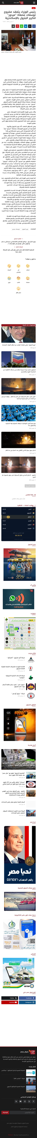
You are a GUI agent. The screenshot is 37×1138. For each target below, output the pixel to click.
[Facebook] (33, 1101)
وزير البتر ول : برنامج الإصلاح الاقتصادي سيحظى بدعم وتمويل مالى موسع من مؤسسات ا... (18, 243)
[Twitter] (29, 1101)
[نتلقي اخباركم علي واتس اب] (18, 599)
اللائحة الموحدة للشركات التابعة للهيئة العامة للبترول (13, 668)
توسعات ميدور (16, 229)
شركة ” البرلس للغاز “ (19, 1079)
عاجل (34, 8)
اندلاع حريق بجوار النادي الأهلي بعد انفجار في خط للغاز (21, 450)
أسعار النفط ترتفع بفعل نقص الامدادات (13, 802)
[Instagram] (25, 1101)
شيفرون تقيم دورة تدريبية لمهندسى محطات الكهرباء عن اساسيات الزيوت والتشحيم (19, 371)
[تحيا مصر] (20, 855)
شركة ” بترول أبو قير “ (18, 693)
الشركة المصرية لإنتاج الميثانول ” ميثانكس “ (13, 1071)
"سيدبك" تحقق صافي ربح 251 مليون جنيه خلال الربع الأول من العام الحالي (14, 783)
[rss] (16, 1101)
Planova (10, 1135)
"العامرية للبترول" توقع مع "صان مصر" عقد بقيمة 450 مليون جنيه (13, 774)
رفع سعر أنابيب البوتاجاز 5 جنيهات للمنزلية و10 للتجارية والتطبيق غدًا (21, 424)
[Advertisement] (18, 65)
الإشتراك (5, 1112)
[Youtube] (20, 1101)
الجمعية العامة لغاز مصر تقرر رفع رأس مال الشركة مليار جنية (18, 251)
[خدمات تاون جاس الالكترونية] (19, 934)
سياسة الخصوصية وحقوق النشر (19, 1127)
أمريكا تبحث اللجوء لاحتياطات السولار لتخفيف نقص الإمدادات (14, 812)
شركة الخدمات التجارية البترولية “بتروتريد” (15, 676)
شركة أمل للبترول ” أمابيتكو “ (16, 658)
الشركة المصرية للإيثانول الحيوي (16, 1087)
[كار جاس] (18, 973)
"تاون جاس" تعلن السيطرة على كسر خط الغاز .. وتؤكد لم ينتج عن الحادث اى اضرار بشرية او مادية (19, 398)
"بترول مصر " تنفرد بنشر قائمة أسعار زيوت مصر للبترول (14, 685)
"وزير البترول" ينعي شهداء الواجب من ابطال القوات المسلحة (19, 345)
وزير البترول (25, 229)
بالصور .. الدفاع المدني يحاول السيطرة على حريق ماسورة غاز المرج (19, 476)
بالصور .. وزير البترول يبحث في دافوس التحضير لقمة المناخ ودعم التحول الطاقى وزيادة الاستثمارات (13, 793)
